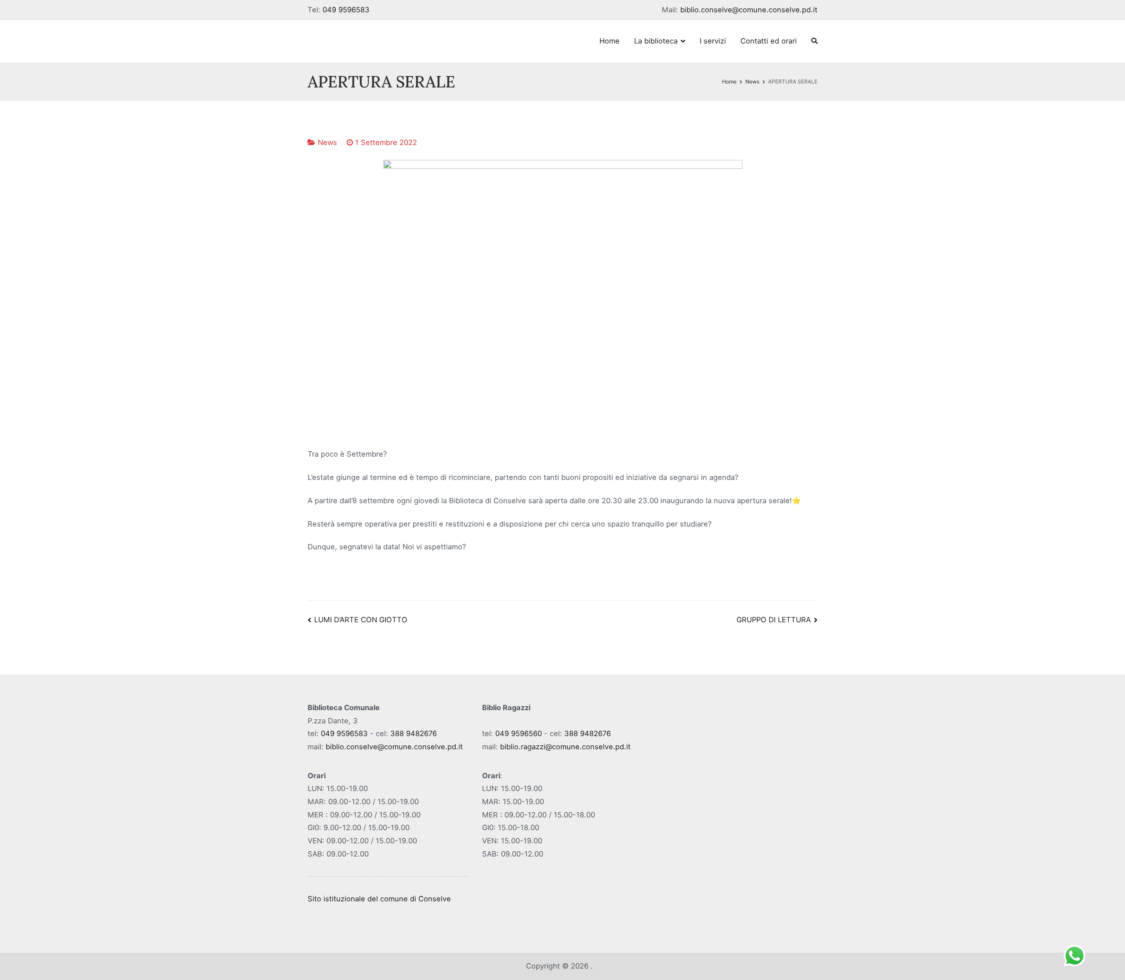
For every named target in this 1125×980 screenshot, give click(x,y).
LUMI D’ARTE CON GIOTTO (360, 619)
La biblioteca (656, 40)
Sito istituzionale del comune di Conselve (379, 898)
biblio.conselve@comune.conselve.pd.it (748, 9)
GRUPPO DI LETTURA (774, 619)
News (327, 142)
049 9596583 (346, 9)
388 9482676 (413, 733)
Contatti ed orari (768, 40)
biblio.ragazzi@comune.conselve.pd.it (565, 746)
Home (609, 40)
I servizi (713, 40)
